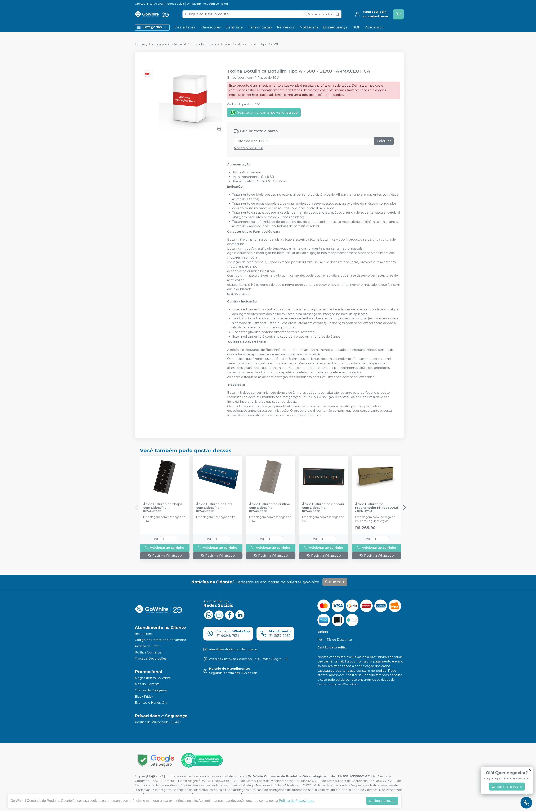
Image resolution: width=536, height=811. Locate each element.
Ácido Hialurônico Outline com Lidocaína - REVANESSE (269, 507)
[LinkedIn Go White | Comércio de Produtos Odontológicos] (240, 614)
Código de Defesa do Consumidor (160, 640)
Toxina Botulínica (203, 44)
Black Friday (144, 696)
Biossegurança (335, 27)
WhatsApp (194, 3)
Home (140, 44)
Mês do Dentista (147, 684)
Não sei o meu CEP (248, 148)
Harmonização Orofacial (167, 44)
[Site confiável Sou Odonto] (202, 760)
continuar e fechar (382, 800)
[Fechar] (530, 770)
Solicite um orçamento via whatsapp (267, 112)
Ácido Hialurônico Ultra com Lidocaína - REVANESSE (214, 507)
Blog (224, 3)
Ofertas (140, 3)
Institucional (155, 3)
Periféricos (286, 27)
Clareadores (211, 27)
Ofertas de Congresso (151, 690)
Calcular (384, 141)
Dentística (234, 27)
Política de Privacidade (296, 800)
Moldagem (309, 27)
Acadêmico (211, 3)
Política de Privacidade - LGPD (158, 722)
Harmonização (260, 27)
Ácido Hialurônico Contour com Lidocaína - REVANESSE (323, 507)
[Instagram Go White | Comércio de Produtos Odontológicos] (219, 614)
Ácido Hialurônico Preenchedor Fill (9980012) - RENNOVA (376, 507)
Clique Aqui (335, 582)
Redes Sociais (174, 3)
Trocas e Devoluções (150, 658)
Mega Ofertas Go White (153, 678)
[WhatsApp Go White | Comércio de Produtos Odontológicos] (208, 614)
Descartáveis (185, 27)
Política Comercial (148, 652)
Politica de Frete (147, 646)
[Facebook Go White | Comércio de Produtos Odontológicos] (229, 614)
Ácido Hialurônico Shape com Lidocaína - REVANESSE (162, 507)
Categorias (152, 27)
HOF (356, 27)
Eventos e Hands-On (151, 703)
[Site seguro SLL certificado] (156, 760)
